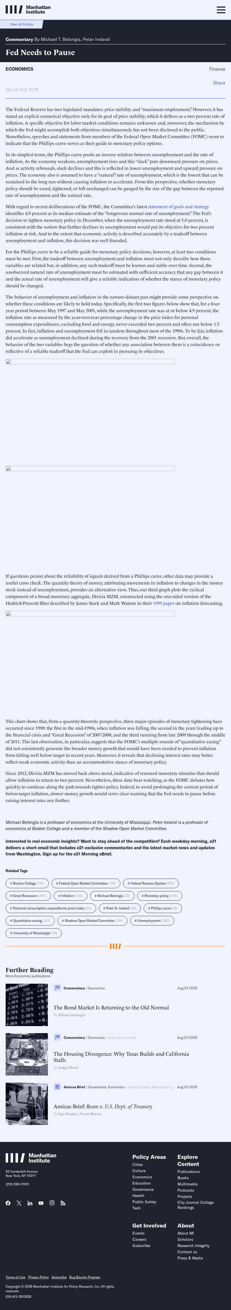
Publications (188, 1171)
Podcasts (185, 1190)
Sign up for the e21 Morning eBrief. (77, 854)
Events (138, 1233)
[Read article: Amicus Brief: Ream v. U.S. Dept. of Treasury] (27, 1104)
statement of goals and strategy (178, 206)
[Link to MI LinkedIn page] (30, 1205)
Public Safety (144, 1201)
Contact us (187, 1251)
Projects (184, 1196)
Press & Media (190, 1258)
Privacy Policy (38, 1277)
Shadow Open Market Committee (134, 828)
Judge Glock (68, 1067)
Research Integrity (193, 1245)
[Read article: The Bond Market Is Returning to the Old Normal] (27, 1005)
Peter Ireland (96, 39)
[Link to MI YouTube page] (41, 1204)
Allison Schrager (72, 1015)
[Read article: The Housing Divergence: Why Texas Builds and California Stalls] (27, 1054)
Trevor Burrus (90, 1114)
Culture (139, 1170)
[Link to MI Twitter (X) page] (19, 1204)
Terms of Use (15, 1277)
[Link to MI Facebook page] (8, 1205)
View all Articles (22, 24)
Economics (19, 69)
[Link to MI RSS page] (63, 1205)
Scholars (185, 1239)
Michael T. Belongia (61, 39)
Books (183, 1177)
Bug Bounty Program (84, 1277)
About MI (185, 1233)
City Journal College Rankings (195, 1205)
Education (141, 1183)
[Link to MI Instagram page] (52, 1205)
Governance (143, 1189)
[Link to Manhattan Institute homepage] (31, 1161)
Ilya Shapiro (68, 1114)
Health (138, 1195)
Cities (137, 1164)
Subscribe (141, 1245)
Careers (139, 1239)
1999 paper (163, 603)
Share (219, 82)
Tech (136, 1208)
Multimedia (187, 1184)
